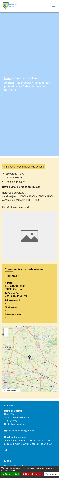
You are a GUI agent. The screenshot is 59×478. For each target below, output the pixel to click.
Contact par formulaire (15, 424)
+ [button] (6, 330)
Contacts (9, 405)
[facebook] (7, 450)
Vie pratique (23, 82)
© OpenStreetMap (11, 391)
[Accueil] (12, 6)
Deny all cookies (33, 474)
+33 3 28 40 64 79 (15, 182)
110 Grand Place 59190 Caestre (15, 175)
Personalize (51, 474)
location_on (28, 356)
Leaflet (54, 391)
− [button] (6, 334)
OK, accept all (12, 474)
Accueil (9, 82)
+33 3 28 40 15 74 (13, 421)
